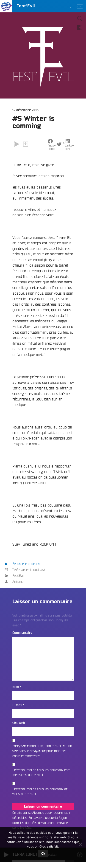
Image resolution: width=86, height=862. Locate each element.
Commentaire (23, 632)
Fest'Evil (18, 575)
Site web (18, 723)
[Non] (80, 844)
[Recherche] (79, 18)
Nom (16, 687)
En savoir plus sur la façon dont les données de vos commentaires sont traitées (40, 822)
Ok (43, 853)
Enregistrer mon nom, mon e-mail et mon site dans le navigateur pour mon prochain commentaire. (42, 751)
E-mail (18, 705)
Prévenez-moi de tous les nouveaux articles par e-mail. (40, 791)
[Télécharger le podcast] (25, 144)
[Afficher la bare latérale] (79, 27)
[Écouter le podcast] (16, 144)
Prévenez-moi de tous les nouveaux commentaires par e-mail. (42, 772)
